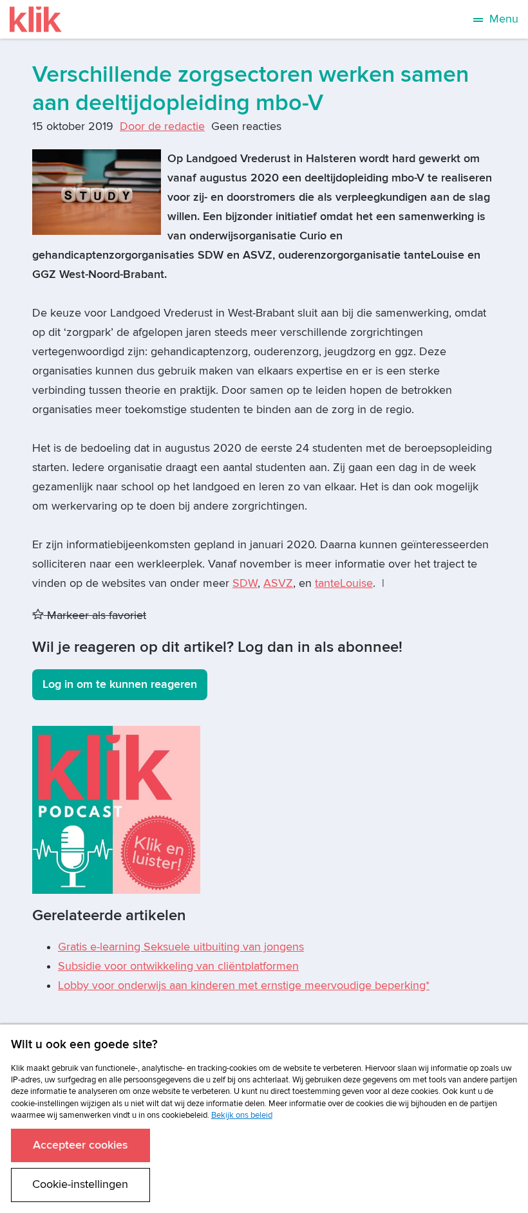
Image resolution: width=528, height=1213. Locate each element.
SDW (245, 583)
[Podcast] (116, 809)
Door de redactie (162, 126)
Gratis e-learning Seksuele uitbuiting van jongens (181, 947)
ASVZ (278, 583)
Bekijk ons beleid (241, 1115)
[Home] (36, 19)
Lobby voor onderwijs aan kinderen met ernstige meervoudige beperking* (243, 985)
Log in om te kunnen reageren (119, 684)
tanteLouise (344, 583)
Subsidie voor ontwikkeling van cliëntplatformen (178, 966)
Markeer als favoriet (95, 615)
